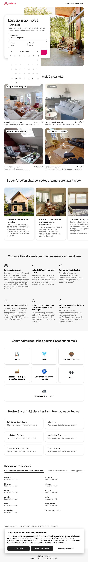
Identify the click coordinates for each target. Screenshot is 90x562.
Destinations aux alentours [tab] (57, 471)
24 (16, 78)
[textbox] (18, 45)
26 (24, 78)
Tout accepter (18, 548)
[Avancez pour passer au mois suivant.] (37, 51)
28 (33, 78)
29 (37, 78)
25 (20, 78)
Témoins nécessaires (41, 548)
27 (29, 78)
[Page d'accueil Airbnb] (10, 3)
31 (16, 83)
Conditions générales (50, 558)
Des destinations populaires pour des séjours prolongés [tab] (24, 471)
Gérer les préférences (65, 548)
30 (12, 83)
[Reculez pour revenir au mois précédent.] (12, 51)
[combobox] (27, 37)
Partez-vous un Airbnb (74, 3)
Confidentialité (35, 558)
